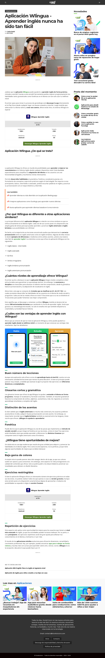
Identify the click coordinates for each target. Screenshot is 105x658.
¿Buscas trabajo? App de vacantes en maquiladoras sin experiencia (14, 605)
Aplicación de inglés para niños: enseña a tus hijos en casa (26, 573)
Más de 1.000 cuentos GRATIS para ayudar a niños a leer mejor (87, 604)
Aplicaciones (24, 583)
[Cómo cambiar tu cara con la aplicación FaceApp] (77, 126)
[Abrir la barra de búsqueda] (5, 2)
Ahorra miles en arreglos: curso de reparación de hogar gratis (86, 57)
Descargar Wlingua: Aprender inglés (38, 144)
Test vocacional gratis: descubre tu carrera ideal (84, 82)
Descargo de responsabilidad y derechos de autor (52, 643)
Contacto (56, 639)
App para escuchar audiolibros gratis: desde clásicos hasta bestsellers (39, 605)
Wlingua (26, 92)
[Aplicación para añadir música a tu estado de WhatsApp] (77, 109)
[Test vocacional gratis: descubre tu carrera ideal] (87, 78)
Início (47, 639)
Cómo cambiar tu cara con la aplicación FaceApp (89, 124)
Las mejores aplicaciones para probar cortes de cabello (88, 142)
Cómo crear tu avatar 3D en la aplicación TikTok (89, 98)
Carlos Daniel (11, 31)
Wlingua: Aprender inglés (40, 117)
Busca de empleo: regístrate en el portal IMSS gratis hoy (86, 33)
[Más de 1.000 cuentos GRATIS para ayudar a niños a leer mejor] (89, 600)
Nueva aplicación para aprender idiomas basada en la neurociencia (33, 207)
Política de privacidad (52, 646)
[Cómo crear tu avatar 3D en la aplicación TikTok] (77, 100)
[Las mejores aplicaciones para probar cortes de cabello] (77, 144)
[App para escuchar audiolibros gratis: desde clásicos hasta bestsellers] (40, 600)
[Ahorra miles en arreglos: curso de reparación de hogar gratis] (87, 53)
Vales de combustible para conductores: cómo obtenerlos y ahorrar (64, 604)
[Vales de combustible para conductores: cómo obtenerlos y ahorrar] (64, 600)
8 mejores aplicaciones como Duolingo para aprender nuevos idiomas (35, 201)
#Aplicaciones (11, 11)
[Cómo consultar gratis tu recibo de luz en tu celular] (77, 117)
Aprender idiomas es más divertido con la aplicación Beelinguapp (33, 195)
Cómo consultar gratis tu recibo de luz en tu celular (89, 115)
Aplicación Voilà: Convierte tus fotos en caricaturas (90, 132)
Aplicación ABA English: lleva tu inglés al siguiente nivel (25, 568)
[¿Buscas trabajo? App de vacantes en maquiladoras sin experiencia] (15, 600)
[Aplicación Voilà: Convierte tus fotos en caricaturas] (77, 135)
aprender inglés (19, 239)
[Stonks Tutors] (52, 2)
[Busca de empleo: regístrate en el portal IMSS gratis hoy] (87, 30)
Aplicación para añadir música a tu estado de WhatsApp (90, 106)
